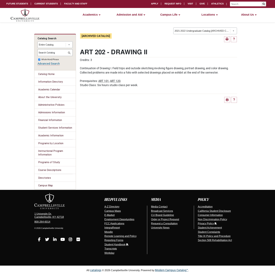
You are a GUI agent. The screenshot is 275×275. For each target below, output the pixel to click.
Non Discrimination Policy (212, 219)
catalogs (95, 270)
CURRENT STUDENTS (46, 3)
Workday (109, 253)
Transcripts (110, 248)
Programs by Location (50, 143)
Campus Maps (112, 211)
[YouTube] (62, 240)
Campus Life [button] (168, 14)
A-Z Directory (111, 206)
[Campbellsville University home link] (25, 15)
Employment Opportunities (119, 219)
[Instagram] (70, 240)
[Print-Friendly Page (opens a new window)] (227, 39)
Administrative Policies (51, 104)
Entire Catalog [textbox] (46, 44)
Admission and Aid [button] (129, 14)
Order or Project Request (165, 219)
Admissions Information (51, 112)
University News (160, 227)
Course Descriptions (49, 170)
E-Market (109, 215)
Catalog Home (46, 74)
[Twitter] (47, 240)
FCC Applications (114, 223)
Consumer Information (210, 215)
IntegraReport (112, 227)
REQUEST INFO (173, 3)
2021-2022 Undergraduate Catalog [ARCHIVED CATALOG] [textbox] (202, 30)
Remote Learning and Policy (120, 236)
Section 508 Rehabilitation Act (215, 240)
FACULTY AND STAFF (75, 3)
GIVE (202, 3)
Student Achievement (210, 227)
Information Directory (50, 81)
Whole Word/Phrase (50, 60)
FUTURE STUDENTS (17, 3)
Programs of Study (49, 162)
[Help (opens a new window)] (234, 39)
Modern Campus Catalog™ (171, 270)
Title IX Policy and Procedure (214, 236)
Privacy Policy (206, 223)
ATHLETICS (217, 3)
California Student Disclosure (214, 211)
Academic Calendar (49, 89)
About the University (50, 97)
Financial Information (50, 120)
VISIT (190, 3)
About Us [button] (247, 14)
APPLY (154, 3)
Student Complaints (209, 232)
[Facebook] (39, 240)
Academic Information (50, 135)
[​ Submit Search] (263, 4)
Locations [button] (208, 14)
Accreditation (205, 206)
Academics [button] (90, 14)
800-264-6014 (42, 221)
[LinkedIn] (54, 240)
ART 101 (103, 81)
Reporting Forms (113, 240)
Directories (44, 177)
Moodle (108, 232)
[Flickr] (78, 240)
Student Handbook (115, 244)
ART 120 (115, 81)
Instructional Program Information (50, 152)
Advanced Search (49, 63)
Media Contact (159, 206)
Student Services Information (55, 127)
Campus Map (45, 185)
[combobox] (205, 31)
